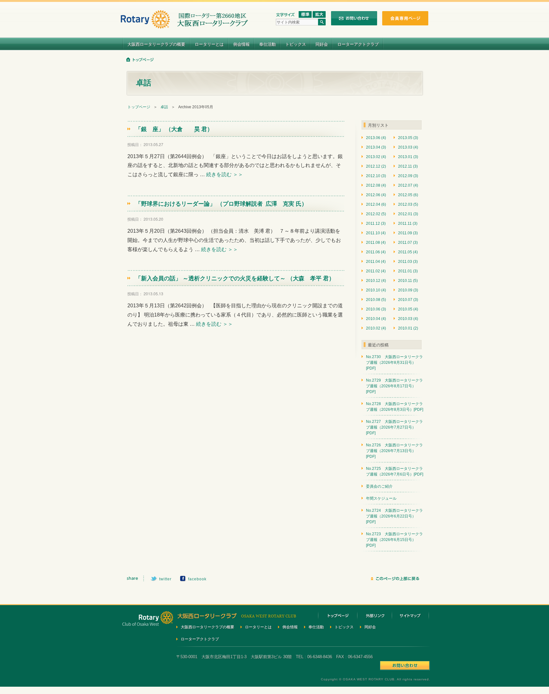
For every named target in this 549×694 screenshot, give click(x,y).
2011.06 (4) (376, 252)
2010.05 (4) (408, 309)
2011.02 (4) (376, 271)
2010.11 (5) (408, 280)
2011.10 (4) (376, 233)
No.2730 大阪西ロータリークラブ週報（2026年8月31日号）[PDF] (394, 362)
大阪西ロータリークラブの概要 (156, 44)
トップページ (138, 107)
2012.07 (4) (408, 185)
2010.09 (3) (408, 290)
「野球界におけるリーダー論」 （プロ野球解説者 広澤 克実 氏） (221, 203)
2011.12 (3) (376, 223)
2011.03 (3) (408, 261)
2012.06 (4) (376, 195)
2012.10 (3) (376, 176)
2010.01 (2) (408, 328)
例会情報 (241, 44)
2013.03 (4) (408, 147)
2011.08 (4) (376, 242)
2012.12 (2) (376, 166)
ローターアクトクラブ (358, 44)
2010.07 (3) (408, 299)
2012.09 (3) (408, 176)
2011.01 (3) (408, 271)
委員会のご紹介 (379, 486)
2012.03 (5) (408, 204)
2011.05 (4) (408, 252)
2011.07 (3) (408, 242)
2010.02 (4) (376, 328)
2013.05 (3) (408, 138)
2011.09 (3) (408, 233)
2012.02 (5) (376, 214)
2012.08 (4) (376, 185)
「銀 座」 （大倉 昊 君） (174, 129)
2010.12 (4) (376, 280)
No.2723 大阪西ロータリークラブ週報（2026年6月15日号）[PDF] (394, 540)
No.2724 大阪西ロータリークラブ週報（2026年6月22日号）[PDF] (394, 516)
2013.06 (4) (376, 138)
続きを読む (224, 174)
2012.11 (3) (408, 166)
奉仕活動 (267, 44)
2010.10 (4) (376, 290)
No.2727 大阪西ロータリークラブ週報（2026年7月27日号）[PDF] (394, 427)
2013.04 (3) (376, 147)
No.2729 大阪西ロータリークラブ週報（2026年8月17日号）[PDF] (394, 386)
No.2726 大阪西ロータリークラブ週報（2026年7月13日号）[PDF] (394, 451)
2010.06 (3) (376, 309)
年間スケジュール (381, 498)
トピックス (295, 44)
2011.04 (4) (376, 261)
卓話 (164, 107)
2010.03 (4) (408, 319)
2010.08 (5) (376, 299)
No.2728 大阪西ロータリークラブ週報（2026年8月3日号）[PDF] (394, 407)
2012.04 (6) (376, 204)
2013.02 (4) (376, 157)
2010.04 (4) (376, 319)
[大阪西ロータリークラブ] (184, 24)
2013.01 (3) (408, 157)
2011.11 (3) (407, 223)
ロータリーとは (209, 44)
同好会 (321, 44)
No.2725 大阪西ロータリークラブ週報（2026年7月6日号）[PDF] (394, 471)
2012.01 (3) (408, 214)
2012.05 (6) (408, 195)
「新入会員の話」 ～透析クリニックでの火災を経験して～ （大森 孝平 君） (235, 278)
